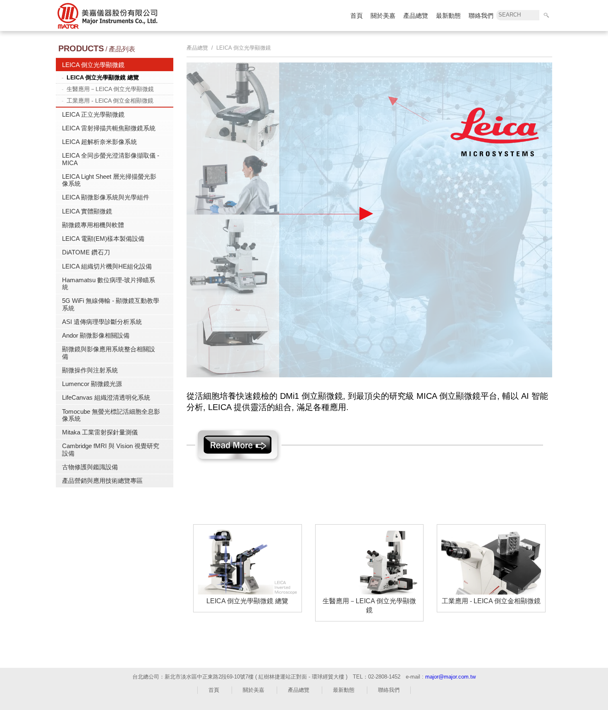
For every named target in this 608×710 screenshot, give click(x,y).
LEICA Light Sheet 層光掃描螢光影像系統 (109, 180)
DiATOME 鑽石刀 (86, 252)
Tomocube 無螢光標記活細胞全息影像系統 (111, 415)
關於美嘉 (383, 15)
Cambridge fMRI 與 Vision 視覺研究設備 (110, 449)
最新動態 (448, 15)
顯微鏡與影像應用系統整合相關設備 (108, 352)
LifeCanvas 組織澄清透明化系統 (106, 397)
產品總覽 (415, 15)
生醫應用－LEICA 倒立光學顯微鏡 (110, 89)
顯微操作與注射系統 (90, 370)
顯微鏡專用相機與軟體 (93, 224)
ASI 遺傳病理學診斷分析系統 (102, 321)
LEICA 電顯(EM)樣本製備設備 (103, 238)
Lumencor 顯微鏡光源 (92, 383)
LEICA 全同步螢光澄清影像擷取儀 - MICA (110, 159)
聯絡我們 (481, 15)
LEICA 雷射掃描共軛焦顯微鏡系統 (109, 128)
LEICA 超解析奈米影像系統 (99, 141)
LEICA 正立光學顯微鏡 (93, 114)
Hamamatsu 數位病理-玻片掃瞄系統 (108, 283)
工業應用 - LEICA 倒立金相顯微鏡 (110, 100)
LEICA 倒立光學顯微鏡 (93, 64)
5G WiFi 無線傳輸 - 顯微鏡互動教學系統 (110, 304)
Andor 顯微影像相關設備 (95, 335)
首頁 (356, 15)
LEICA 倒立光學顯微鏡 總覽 (103, 77)
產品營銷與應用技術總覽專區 (102, 480)
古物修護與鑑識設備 (90, 466)
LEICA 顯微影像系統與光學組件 (105, 197)
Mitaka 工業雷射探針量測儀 (100, 432)
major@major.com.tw (450, 677)
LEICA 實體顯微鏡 (87, 211)
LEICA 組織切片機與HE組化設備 (107, 266)
